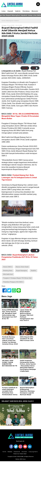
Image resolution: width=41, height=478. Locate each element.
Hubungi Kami (33, 451)
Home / (4, 20)
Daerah (10, 11)
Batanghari (9, 20)
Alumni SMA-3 (7, 267)
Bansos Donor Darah (22, 267)
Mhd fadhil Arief (8, 274)
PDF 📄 (35, 68)
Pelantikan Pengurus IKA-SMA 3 (13, 282)
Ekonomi (35, 11)
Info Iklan (24, 451)
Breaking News (7, 270)
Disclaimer (17, 451)
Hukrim (17, 11)
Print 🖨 (24, 68)
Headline (33, 270)
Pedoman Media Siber (20, 453)
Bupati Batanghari (21, 270)
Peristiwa (26, 11)
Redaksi (10, 451)
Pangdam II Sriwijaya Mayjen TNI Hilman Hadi (17, 278)
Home (3, 11)
